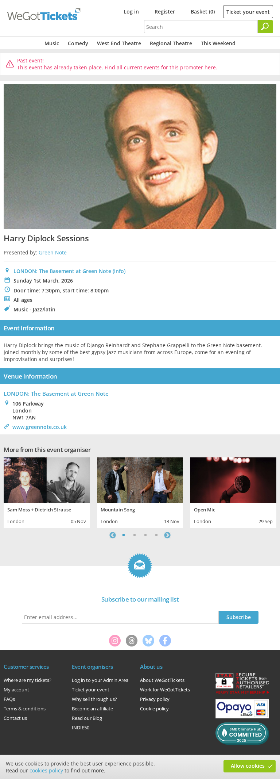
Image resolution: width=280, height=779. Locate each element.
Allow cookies (248, 765)
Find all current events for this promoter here (160, 67)
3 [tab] (145, 535)
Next (167, 535)
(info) (119, 271)
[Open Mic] (233, 479)
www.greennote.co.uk (39, 426)
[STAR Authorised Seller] (242, 693)
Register (165, 11)
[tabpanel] (46, 492)
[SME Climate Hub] (242, 743)
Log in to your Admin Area (100, 680)
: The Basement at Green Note (56, 393)
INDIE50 (80, 727)
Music (51, 43)
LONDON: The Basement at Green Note (62, 271)
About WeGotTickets (162, 680)
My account (16, 689)
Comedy (78, 43)
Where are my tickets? (27, 680)
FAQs (9, 699)
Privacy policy (155, 699)
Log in (131, 11)
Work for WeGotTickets (165, 689)
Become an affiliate (92, 708)
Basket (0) (203, 11)
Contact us (15, 718)
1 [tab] (123, 535)
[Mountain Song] (140, 479)
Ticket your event (248, 11)
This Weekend (218, 43)
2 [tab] (134, 535)
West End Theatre (119, 43)
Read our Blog (87, 718)
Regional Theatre (171, 43)
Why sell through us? (94, 699)
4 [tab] (156, 535)
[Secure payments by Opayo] (242, 716)
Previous (112, 535)
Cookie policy (154, 708)
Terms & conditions (25, 708)
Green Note (53, 252)
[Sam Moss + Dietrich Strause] (46, 479)
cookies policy (46, 770)
